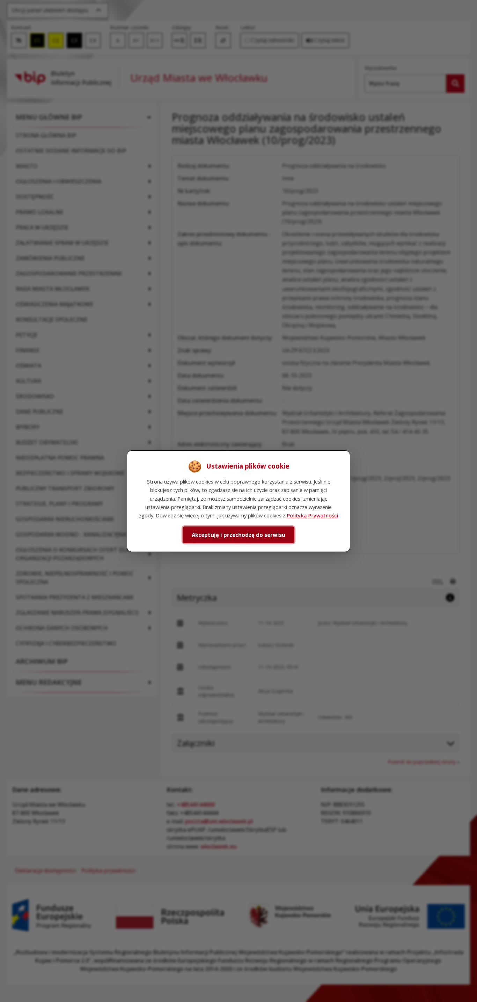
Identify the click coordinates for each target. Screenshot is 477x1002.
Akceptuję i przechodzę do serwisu (238, 534)
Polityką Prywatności (312, 515)
